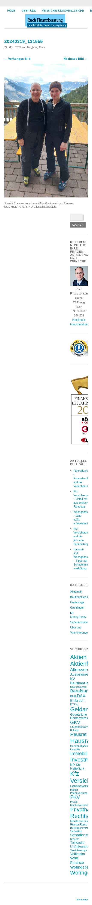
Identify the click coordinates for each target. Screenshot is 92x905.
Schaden (76, 831)
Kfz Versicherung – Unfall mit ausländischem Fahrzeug (82, 499)
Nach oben (82, 899)
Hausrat (78, 734)
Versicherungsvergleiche (63, 10)
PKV (75, 797)
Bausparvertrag (78, 687)
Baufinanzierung (80, 597)
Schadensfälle (79, 622)
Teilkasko (77, 842)
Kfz (72, 765)
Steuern (74, 839)
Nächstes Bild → (76, 58)
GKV (75, 722)
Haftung (74, 730)
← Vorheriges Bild (17, 58)
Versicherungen (79, 632)
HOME (11, 10)
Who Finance (77, 860)
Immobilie (75, 749)
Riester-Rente (78, 824)
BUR (73, 696)
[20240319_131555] (46, 196)
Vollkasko (77, 854)
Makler (74, 789)
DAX (81, 695)
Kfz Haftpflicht (77, 766)
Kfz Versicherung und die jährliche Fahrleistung (81, 536)
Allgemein (76, 591)
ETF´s (74, 704)
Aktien (78, 657)
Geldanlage (77, 602)
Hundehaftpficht (79, 746)
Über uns (29, 10)
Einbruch (77, 700)
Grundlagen (77, 607)
